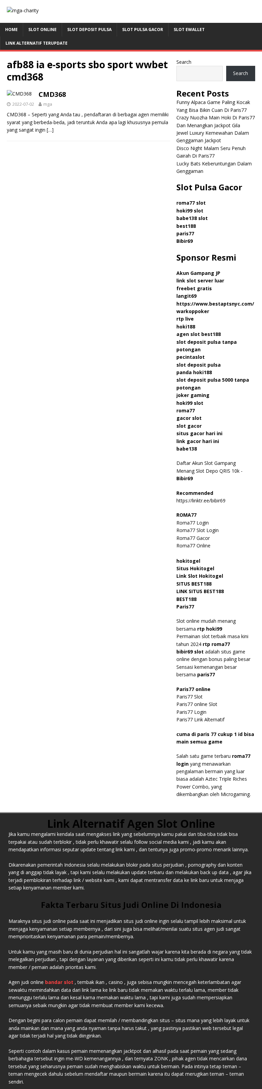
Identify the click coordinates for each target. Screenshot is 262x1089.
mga (47, 104)
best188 (186, 226)
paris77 (206, 674)
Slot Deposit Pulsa (89, 29)
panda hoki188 (194, 372)
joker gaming (192, 395)
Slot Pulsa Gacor (142, 29)
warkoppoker (192, 311)
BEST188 (186, 599)
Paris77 (185, 606)
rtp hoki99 (209, 629)
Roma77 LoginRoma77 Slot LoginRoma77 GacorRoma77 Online (197, 530)
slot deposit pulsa (198, 365)
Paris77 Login (191, 712)
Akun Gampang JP (198, 273)
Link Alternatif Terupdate (36, 43)
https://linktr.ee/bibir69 (200, 500)
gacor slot (189, 418)
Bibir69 (184, 241)
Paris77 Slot (189, 696)
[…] (50, 130)
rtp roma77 (216, 644)
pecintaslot (190, 357)
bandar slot (59, 982)
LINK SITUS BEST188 (200, 591)
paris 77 (206, 734)
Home (11, 29)
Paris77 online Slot (197, 704)
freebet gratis (194, 288)
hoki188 (185, 326)
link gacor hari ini (197, 441)
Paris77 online (194, 689)
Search (183, 62)
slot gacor (189, 426)
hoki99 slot (189, 210)
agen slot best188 (198, 334)
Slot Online (42, 29)
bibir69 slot (190, 651)
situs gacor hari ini (199, 433)
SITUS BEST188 (194, 583)
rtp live (185, 318)
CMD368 (52, 94)
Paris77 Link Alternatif (200, 719)
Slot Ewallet (189, 29)
